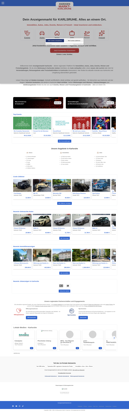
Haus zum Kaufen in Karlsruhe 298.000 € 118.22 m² (61, 263)
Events (57, 102)
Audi (29, 162)
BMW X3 (94, 228)
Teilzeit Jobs (100, 158)
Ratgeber (80, 406)
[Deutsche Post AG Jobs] (67, 285)
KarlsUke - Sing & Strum (99, 131)
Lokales (90, 406)
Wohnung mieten (66, 156)
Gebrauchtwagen (32, 156)
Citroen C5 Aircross (19, 228)
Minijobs (99, 160)
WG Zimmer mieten (66, 158)
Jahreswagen (31, 158)
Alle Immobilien (64, 273)
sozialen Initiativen (57, 304)
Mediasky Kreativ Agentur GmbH (43, 306)
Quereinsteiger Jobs (102, 156)
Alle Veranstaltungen (64, 141)
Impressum (101, 406)
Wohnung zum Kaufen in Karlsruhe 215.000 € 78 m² (100, 263)
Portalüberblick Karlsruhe (64, 373)
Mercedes (30, 166)
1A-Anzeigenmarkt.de (64, 392)
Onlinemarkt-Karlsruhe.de (51, 376)
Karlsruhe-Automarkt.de (63, 376)
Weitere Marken (31, 168)
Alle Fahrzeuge (64, 238)
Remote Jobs (100, 164)
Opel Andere (96, 193)
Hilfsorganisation (31, 317)
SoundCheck (57, 131)
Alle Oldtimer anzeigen (64, 203)
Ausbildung (100, 166)
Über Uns (95, 406)
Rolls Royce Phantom (79, 193)
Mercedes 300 (57, 193)
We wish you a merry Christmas (79, 131)
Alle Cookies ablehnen (74, 40)
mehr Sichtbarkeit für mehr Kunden (93, 306)
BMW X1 (35, 228)
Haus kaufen (65, 164)
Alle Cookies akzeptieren (55, 40)
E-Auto (29, 160)
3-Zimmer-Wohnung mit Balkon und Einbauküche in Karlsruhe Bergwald (22, 263)
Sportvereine (83, 317)
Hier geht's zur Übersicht (78, 370)
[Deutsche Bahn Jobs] (61, 285)
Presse (85, 406)
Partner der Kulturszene (94, 304)
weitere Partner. (109, 304)
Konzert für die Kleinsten (40, 131)
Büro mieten (65, 160)
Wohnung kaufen (66, 162)
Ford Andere (17, 193)
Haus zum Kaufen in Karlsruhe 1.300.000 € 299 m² (80, 263)
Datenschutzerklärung (78, 44)
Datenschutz (108, 406)
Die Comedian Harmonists (21, 131)
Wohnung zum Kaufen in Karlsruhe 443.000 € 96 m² (41, 263)
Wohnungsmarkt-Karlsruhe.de (77, 376)
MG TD (35, 193)
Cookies (115, 406)
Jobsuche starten (64, 291)
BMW (29, 164)
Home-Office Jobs (101, 162)
